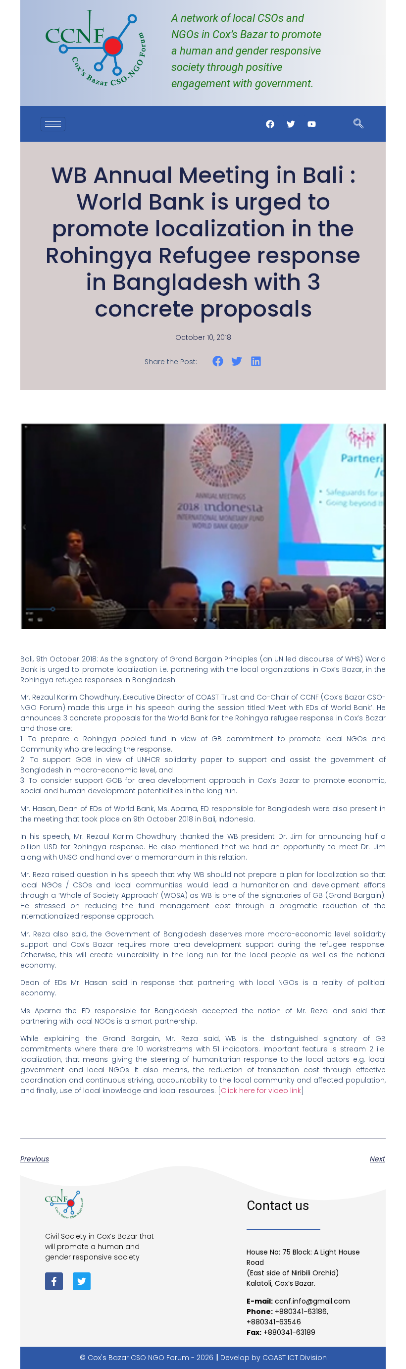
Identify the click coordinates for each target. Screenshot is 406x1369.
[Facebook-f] (54, 1281)
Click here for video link (261, 1090)
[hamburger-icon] (53, 124)
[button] (217, 361)
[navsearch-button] (358, 124)
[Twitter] (82, 1281)
